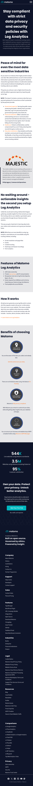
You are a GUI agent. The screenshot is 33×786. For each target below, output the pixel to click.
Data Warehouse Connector (13, 633)
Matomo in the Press (11, 706)
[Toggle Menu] (31, 2)
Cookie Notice (9, 659)
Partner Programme (11, 572)
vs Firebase (8, 740)
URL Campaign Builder (11, 611)
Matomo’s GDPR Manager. (23, 434)
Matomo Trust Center (11, 773)
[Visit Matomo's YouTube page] (21, 779)
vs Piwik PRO (8, 737)
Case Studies (8, 695)
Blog (6, 692)
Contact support (9, 585)
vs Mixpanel (8, 754)
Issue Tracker (9, 625)
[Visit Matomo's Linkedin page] (15, 779)
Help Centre (8, 580)
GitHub (7, 628)
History (7, 561)
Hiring (7, 567)
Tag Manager (9, 606)
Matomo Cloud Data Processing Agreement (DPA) (14, 674)
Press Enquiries (9, 709)
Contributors (8, 564)
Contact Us (8, 569)
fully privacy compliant (19, 404)
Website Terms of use (11, 667)
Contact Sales (9, 593)
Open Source (8, 617)
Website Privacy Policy (11, 665)
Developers (8, 583)
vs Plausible (8, 743)
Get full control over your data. (16, 362)
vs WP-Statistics (9, 751)
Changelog (8, 622)
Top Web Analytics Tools (12, 757)
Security (7, 770)
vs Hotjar (7, 748)
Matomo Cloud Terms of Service (14, 670)
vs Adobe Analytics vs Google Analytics (16, 735)
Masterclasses (9, 703)
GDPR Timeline (9, 711)
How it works (10, 299)
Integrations (8, 614)
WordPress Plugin (10, 609)
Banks (7, 641)
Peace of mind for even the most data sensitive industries (15, 67)
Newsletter (8, 698)
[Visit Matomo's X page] (12, 779)
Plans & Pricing (9, 596)
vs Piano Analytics (10, 729)
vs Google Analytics (10, 726)
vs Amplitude (8, 732)
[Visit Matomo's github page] (18, 779)
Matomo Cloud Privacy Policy (13, 662)
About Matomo (9, 558)
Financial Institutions (11, 646)
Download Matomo (10, 619)
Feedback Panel (9, 630)
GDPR (6, 767)
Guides (7, 700)
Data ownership (9, 764)
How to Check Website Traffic (13, 714)
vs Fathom (8, 746)
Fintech (7, 649)
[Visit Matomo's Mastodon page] (24, 779)
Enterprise (8, 644)
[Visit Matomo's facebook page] (8, 779)
